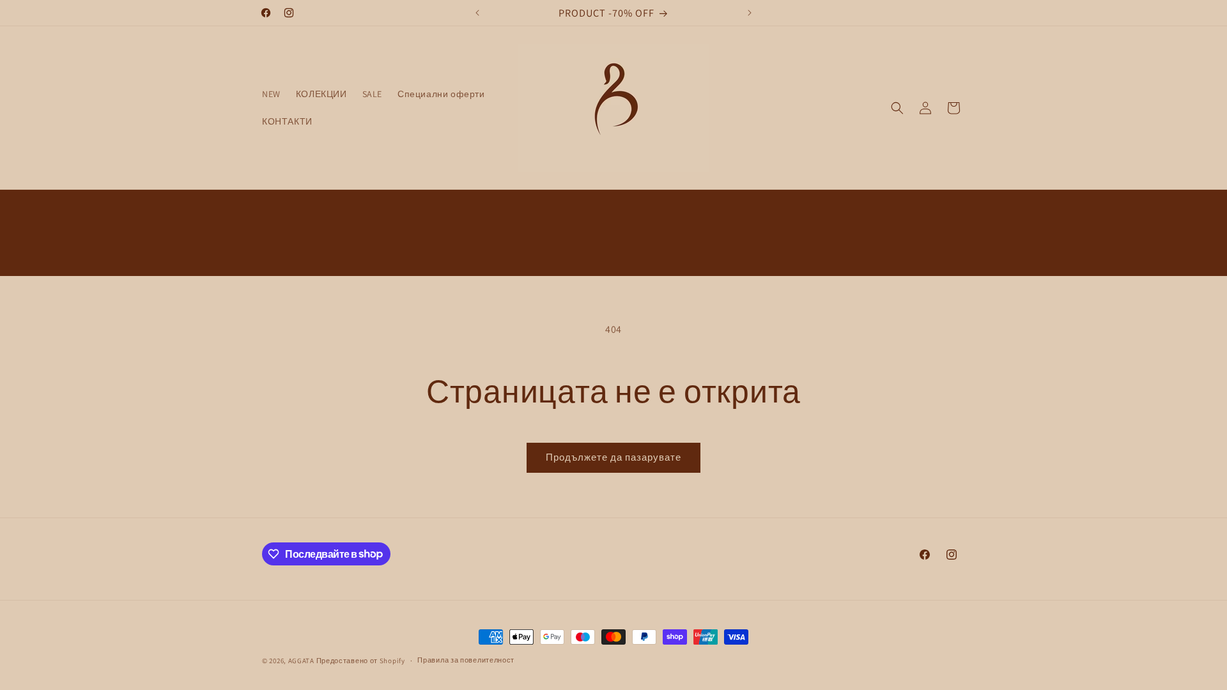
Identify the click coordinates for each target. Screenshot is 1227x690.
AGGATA (302, 660)
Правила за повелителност (465, 660)
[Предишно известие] (477, 13)
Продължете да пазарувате (613, 457)
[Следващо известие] (750, 13)
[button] (897, 108)
